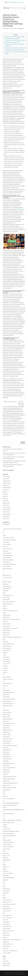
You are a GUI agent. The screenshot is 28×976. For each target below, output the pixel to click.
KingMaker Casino (7, 750)
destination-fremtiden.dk (9, 699)
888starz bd (5, 584)
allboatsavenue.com (7, 595)
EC (3, 708)
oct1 (4, 815)
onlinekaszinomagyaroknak (9, 835)
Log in (4, 958)
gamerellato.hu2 (7, 725)
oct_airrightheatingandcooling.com (11, 803)
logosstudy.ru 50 (7, 756)
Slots (4, 895)
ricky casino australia (8, 873)
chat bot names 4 (7, 677)
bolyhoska (5, 641)
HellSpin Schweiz (7, 734)
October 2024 (6, 512)
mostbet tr (5, 774)
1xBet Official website (8, 555)
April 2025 (5, 498)
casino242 (5, 668)
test (4, 913)
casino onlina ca (7, 659)
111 (4, 531)
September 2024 (7, 514)
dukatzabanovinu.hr (7, 705)
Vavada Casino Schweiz (8, 930)
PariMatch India (6, 840)
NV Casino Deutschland (8, 798)
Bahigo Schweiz (6, 615)
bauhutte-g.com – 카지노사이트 (10, 628)
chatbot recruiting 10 (8, 679)
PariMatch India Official (8, 842)
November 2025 (6, 483)
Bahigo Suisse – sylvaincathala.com (11, 619)
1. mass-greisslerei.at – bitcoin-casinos (12, 529)
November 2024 (6, 509)
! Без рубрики (6, 524)
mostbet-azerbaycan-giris (9, 778)
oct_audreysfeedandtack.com (10, 805)
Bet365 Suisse (6, 632)
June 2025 (5, 494)
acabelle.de (5, 590)
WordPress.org (6, 965)
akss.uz (4, 593)
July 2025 (5, 492)
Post (4, 862)
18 (3, 533)
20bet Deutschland (7, 568)
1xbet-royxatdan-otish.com (9, 564)
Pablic (4, 838)
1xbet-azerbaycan (7, 557)
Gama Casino (6, 721)
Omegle (5, 824)
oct (3, 801)
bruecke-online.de (7, 646)
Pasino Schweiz (6, 849)
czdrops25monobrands (8, 692)
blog (4, 639)
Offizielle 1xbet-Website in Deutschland (12, 820)
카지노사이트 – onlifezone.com (10, 950)
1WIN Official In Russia (8, 537)
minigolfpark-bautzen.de (9, 763)
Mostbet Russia (6, 772)
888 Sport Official (7, 582)
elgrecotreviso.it (6, 714)
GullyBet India (6, 732)
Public (4, 864)
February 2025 (6, 503)
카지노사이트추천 (7, 953)
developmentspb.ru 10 (8, 703)
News (4, 794)
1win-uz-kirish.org (7, 548)
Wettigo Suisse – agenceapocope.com (12, 939)
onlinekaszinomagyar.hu (9, 833)
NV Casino (5, 796)
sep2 (4, 886)
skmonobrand (6, 891)
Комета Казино (6, 946)
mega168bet (6, 761)
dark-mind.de (6, 697)
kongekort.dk (6, 752)
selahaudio (5, 880)
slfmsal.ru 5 (5, 893)
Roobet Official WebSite (8, 877)
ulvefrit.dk (5, 919)
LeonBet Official (6, 754)
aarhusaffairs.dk (7, 588)
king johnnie (6, 747)
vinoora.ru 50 (6, 933)
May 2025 (5, 496)
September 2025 (7, 487)
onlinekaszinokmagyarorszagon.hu (11, 831)
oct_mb (4, 807)
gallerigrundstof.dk (7, 719)
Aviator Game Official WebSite (10, 610)
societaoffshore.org (7, 899)
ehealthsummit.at (7, 712)
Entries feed (6, 961)
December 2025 (6, 481)
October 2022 (6, 516)
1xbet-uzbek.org (7, 566)
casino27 (5, 672)
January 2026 (6, 478)
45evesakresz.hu (7, 575)
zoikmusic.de (6, 942)
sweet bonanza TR (7, 908)
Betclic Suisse (6, 635)
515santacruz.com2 (7, 577)
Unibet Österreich (7, 926)
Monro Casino (6, 765)
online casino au (7, 829)
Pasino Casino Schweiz (8, 846)
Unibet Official (6, 924)
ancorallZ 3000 (6, 597)
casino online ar (6, 661)
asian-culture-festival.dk (8, 601)
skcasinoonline (6, 888)
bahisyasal (5, 621)
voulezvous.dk (6, 935)
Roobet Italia (6, 875)
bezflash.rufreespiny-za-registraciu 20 (12, 637)
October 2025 (6, 485)
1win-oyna (5, 546)
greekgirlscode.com (7, 730)
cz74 (4, 688)
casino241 (5, 666)
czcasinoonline (6, 690)
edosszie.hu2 (6, 710)
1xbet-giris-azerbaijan (8, 559)
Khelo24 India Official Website (10, 745)
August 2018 (6, 518)
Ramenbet (5, 871)
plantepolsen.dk (7, 860)
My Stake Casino (7, 785)
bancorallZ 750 (6, 626)
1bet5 (4, 535)
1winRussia (5, 551)
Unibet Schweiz (6, 928)
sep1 (4, 884)
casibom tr (5, 652)
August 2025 (6, 489)
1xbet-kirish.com (7, 562)
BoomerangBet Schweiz (8, 643)
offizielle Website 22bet (8, 822)
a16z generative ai (7, 586)
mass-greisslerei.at (7, 758)
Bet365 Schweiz (6, 630)
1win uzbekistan (7, 544)
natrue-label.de (6, 789)
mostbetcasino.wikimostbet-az (10, 783)
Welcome (5, 937)
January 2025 (6, 505)
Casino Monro (6, 657)
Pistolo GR (5, 857)
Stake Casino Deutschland (9, 904)
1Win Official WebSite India (9, 540)
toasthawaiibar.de (7, 915)
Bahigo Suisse (6, 617)
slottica (4, 897)
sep (4, 882)
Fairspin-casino (6, 716)
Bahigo (4, 613)
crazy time (5, 685)
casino (4, 655)
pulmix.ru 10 (6, 866)
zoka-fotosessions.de (8, 944)
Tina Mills (6, 28)
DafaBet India (6, 694)
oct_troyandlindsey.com (8, 813)
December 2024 (6, 507)
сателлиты (5, 948)
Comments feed (6, 963)
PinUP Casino (6, 853)
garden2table (6, 727)
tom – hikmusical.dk (7, 917)
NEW (4, 792)
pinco (4, 851)
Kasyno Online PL (7, 743)
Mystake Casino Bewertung (9, 787)
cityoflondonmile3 (7, 683)
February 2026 (6, 476)
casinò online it (6, 663)
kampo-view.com (7, 741)
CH (3, 674)
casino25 (5, 670)
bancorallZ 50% (6, 624)
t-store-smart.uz (7, 911)
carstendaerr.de (7, 650)
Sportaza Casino (7, 902)
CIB (3, 681)
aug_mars (5, 608)
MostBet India (6, 769)
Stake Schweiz (6, 906)
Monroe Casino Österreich (9, 767)
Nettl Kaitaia (22, 974)
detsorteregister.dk (7, 701)
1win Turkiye (6, 542)
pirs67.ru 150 (6, 855)
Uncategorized (20, 28)
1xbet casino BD (6, 553)
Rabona (4, 869)
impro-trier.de (6, 736)
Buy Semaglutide (7, 648)
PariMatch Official (7, 844)
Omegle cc (5, 827)
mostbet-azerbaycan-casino (9, 776)
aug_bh (4, 606)
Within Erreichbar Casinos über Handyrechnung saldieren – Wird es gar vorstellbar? (14, 44)
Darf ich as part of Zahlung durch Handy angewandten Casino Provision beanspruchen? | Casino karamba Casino (15, 38)
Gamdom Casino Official (8, 723)
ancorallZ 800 (6, 599)
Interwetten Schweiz (8, 739)
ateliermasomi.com (7, 604)
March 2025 (5, 500)
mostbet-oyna (6, 781)
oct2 (4, 818)
